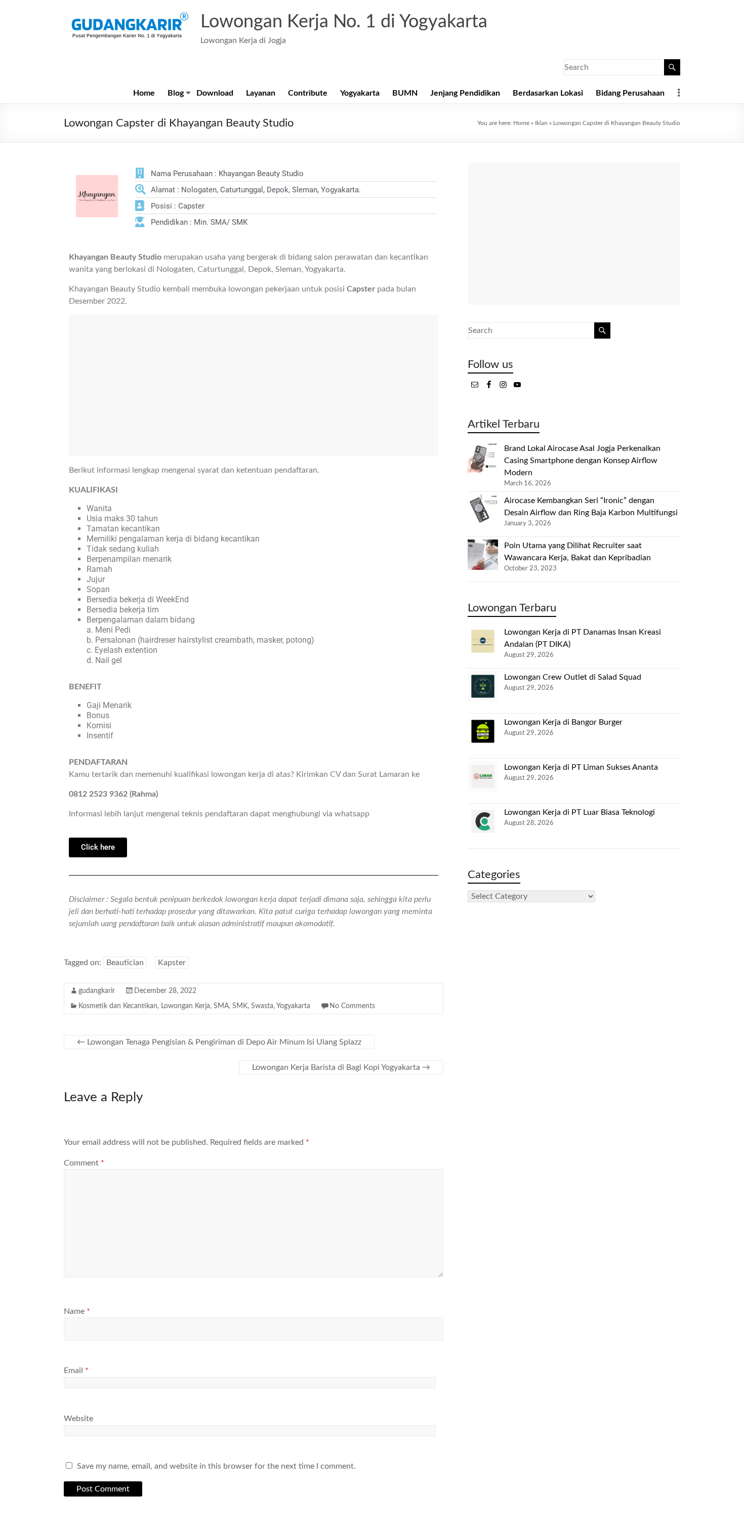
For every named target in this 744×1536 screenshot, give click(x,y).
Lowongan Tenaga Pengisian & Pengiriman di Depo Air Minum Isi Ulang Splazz (219, 1042)
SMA (221, 1006)
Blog (176, 93)
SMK (239, 1006)
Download (214, 93)
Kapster (172, 963)
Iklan (541, 123)
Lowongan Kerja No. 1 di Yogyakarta (343, 22)
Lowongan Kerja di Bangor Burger (563, 722)
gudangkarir (96, 990)
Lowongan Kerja (185, 1006)
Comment (84, 1163)
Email (76, 1370)
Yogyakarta (360, 93)
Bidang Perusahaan (630, 93)
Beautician (125, 963)
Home (144, 93)
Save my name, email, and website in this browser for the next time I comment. (216, 1466)
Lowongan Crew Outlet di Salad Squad (572, 677)
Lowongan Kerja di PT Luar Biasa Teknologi (579, 812)
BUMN (405, 93)
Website (78, 1419)
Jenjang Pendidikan (465, 93)
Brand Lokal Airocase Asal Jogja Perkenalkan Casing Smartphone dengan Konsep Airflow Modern (582, 460)
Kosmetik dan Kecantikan (117, 1006)
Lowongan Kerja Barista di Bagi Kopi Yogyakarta (341, 1067)
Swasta (262, 1006)
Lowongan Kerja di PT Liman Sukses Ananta (581, 767)
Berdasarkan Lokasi (548, 93)
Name (77, 1311)
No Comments (352, 1006)
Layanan (260, 93)
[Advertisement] (253, 385)
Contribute (307, 93)
